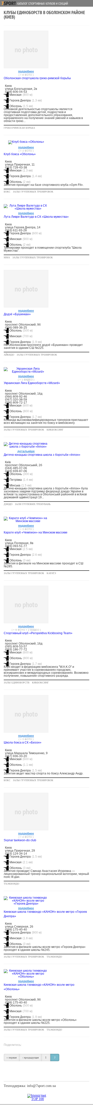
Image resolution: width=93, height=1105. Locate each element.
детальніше (26, 451)
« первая (11, 1057)
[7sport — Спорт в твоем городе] (8, 3)
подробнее (26, 71)
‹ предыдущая (30, 1057)
